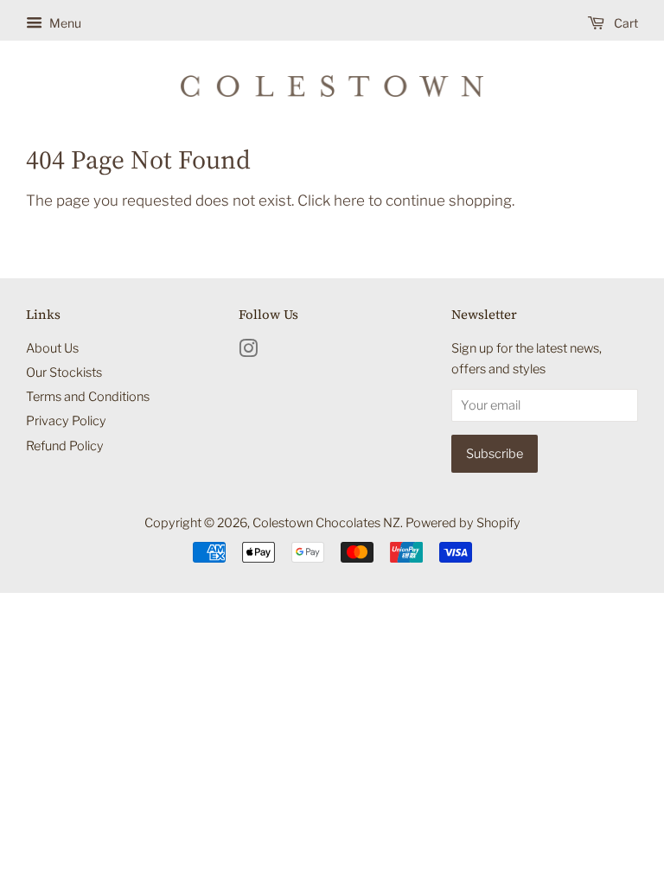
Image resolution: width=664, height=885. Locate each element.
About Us (52, 348)
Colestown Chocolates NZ (326, 523)
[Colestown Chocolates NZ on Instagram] (248, 352)
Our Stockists (64, 372)
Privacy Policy (66, 421)
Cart (624, 23)
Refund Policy (65, 446)
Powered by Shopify (462, 523)
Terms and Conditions (88, 396)
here (349, 200)
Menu (64, 23)
